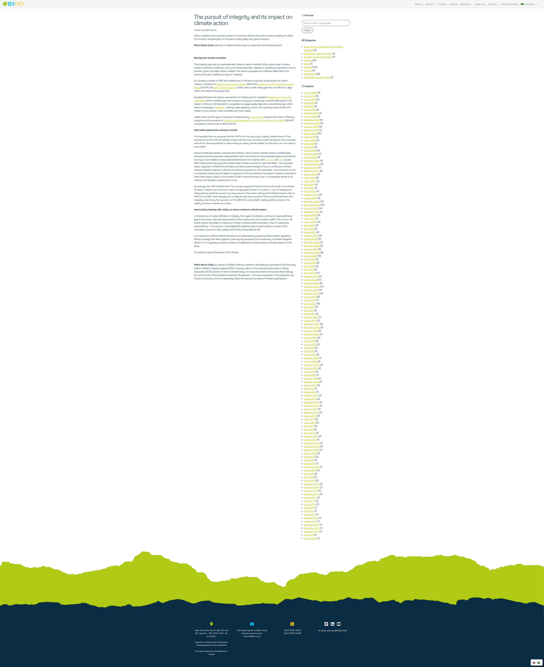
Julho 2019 (309, 371)
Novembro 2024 (312, 164)
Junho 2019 (310, 375)
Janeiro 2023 (310, 238)
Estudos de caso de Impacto (318, 53)
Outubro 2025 (311, 126)
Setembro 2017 (311, 412)
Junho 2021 (310, 303)
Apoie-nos (480, 4)
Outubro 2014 (311, 490)
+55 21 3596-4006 (292, 630)
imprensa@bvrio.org (252, 636)
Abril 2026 (309, 106)
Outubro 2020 (311, 330)
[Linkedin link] (332, 624)
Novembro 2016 (312, 446)
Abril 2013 (309, 534)
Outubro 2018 (311, 378)
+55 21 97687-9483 (292, 633)
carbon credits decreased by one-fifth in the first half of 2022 (254, 120)
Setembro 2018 (311, 381)
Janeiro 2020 (310, 361)
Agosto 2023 (310, 215)
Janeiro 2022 (310, 279)
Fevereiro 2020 (311, 358)
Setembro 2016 (311, 449)
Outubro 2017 (310, 409)
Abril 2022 (309, 269)
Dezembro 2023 (312, 201)
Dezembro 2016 (311, 443)
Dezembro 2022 (311, 242)
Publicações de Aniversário (317, 77)
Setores (430, 4)
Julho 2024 (309, 177)
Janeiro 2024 (310, 198)
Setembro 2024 (311, 170)
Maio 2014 (309, 507)
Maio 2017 (309, 426)
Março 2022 (310, 272)
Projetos (443, 4)
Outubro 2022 (311, 249)
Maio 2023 (309, 225)
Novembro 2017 (311, 405)
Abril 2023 (309, 228)
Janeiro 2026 (310, 116)
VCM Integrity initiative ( (225, 87)
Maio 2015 (309, 473)
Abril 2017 (309, 429)
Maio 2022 (309, 266)
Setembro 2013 (311, 531)
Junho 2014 (310, 504)
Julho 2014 (309, 500)
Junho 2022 (310, 262)
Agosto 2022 (310, 255)
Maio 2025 (309, 143)
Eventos (308, 60)
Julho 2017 (309, 419)
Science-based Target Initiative (231, 84)
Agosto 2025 (310, 133)
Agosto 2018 (310, 385)
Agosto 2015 (310, 470)
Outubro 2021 (311, 289)
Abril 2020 (309, 351)
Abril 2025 (309, 147)
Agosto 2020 (310, 337)
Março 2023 (310, 232)
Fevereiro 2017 (311, 436)
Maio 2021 (309, 307)
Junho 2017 (310, 422)
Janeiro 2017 (310, 439)
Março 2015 (309, 480)
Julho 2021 (309, 300)
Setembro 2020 (311, 334)
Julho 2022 (309, 259)
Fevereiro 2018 (311, 395)
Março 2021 (309, 313)
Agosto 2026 (310, 92)
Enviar (307, 30)
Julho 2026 (309, 96)
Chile (281, 159)
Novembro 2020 (312, 327)
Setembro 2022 (311, 252)
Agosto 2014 (310, 497)
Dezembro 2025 (311, 119)
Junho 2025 (310, 140)
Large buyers (256, 117)
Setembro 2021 (311, 293)
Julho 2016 (309, 456)
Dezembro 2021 (311, 283)
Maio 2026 (309, 102)
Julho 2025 (309, 136)
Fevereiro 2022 (311, 276)
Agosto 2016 (310, 453)
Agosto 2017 (310, 415)
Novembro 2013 (312, 528)
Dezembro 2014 (311, 483)
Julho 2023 (309, 218)
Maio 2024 (309, 184)
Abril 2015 (309, 477)
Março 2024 (310, 191)
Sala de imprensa (510, 4)
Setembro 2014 (311, 494)
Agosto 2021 (310, 296)
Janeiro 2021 (310, 320)
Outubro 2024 (311, 167)
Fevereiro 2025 (311, 153)
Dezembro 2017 (311, 402)
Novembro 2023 (312, 204)
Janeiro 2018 (310, 398)
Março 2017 (309, 432)
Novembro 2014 (312, 487)
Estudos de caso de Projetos (318, 56)
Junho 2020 (310, 344)
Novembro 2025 (312, 123)
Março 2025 (310, 150)
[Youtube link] (338, 624)
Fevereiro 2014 (311, 517)
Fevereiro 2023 (311, 235)
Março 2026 (310, 109)
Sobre (418, 4)
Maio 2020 (309, 347)
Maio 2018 (309, 388)
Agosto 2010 (310, 538)
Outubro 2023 (311, 208)
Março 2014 (310, 514)
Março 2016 (310, 463)
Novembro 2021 (312, 286)
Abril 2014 (309, 511)
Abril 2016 (309, 460)
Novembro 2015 (312, 466)
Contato (492, 4)
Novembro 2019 (312, 364)
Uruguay (270, 159)
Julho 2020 (309, 341)
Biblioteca (466, 4)
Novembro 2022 (312, 245)
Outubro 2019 (311, 368)
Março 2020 (310, 354)
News (306, 63)
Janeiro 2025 (310, 157)
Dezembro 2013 (311, 524)
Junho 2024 (310, 181)
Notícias (454, 4)
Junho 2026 (310, 99)
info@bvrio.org (260, 630)
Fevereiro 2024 (311, 194)
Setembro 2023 (311, 211)
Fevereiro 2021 (311, 317)
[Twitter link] (326, 624)
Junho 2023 (310, 221)
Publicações (310, 73)
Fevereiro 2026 (311, 113)
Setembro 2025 (311, 130)
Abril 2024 (309, 187)
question (219, 107)
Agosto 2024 (310, 174)
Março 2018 (310, 392)
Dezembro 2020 (312, 324)
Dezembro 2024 (312, 160)
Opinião (307, 70)
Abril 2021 (309, 310)
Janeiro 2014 (310, 521)
